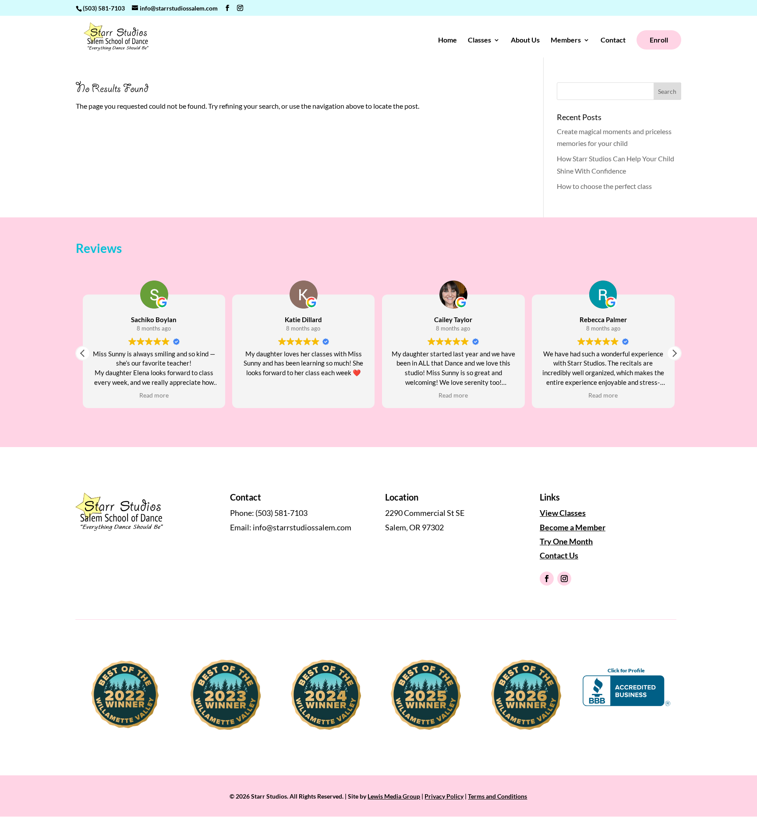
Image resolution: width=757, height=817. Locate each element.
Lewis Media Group (394, 796)
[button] (674, 353)
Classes (479, 40)
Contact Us (559, 555)
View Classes (563, 513)
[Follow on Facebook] (547, 579)
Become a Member (572, 527)
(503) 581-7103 (104, 8)
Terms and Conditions (497, 796)
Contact (613, 40)
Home (447, 40)
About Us (525, 40)
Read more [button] (108, 395)
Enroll (659, 40)
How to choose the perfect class (604, 186)
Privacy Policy (443, 796)
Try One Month (566, 541)
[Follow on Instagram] (564, 579)
